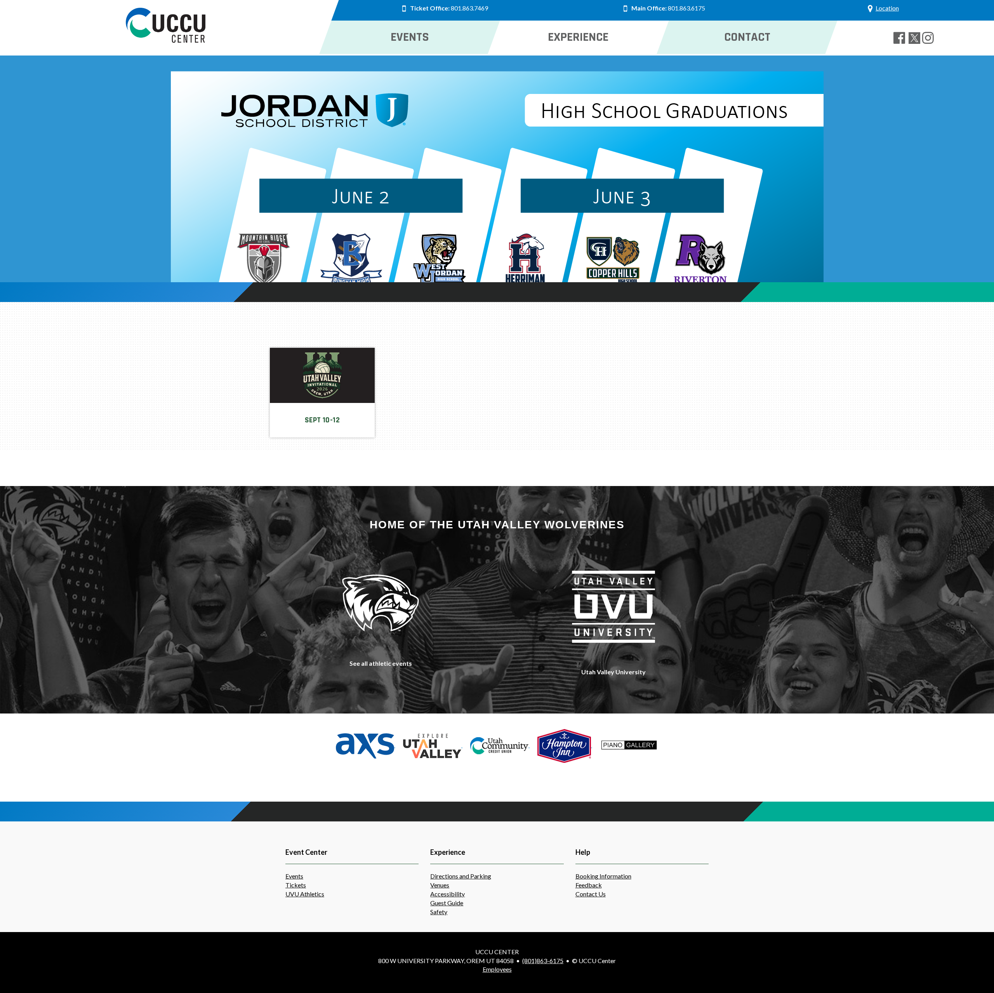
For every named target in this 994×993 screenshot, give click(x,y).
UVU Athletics (304, 894)
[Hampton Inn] (564, 744)
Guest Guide (446, 902)
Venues (439, 885)
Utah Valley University (613, 671)
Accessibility (447, 894)
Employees (497, 969)
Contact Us (590, 894)
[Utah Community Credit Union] (499, 744)
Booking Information (603, 876)
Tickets (295, 885)
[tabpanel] (497, 187)
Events (294, 876)
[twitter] (915, 38)
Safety (438, 911)
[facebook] (901, 38)
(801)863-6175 (542, 960)
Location (887, 8)
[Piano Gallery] (629, 744)
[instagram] (929, 38)
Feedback (588, 885)
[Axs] (365, 744)
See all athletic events (380, 663)
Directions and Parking (460, 876)
